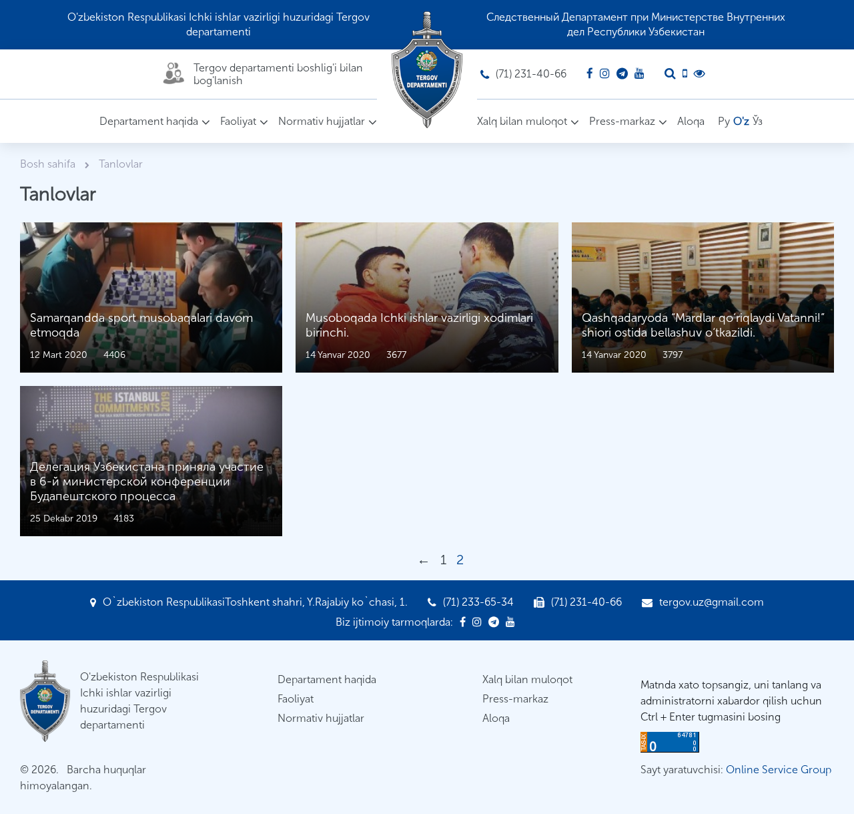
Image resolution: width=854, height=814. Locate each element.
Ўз (758, 121)
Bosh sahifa (49, 164)
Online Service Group (778, 769)
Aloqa (691, 121)
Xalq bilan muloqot (522, 121)
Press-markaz (622, 121)
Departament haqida (148, 121)
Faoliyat (238, 121)
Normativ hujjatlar (321, 121)
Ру (724, 121)
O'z (741, 121)
